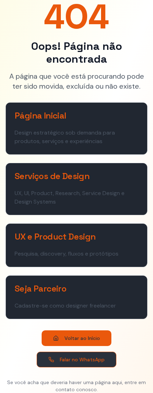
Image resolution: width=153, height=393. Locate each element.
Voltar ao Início (82, 338)
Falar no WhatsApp (82, 359)
